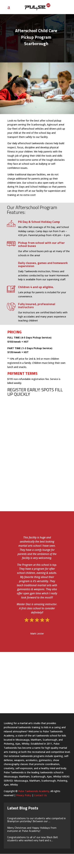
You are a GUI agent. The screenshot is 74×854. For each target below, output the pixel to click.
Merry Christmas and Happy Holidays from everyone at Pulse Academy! (31, 829)
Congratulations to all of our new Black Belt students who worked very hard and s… (32, 838)
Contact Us (40, 795)
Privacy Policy (23, 795)
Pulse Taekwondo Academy (33, 791)
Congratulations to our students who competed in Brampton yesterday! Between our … (36, 819)
